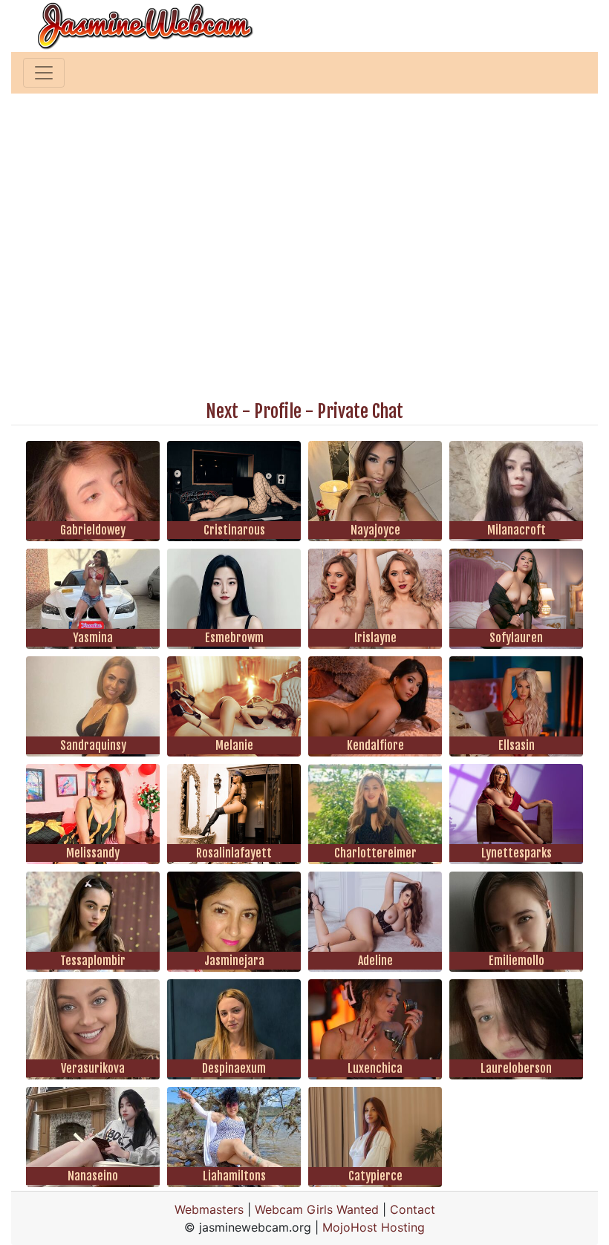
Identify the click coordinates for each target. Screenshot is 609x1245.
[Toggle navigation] (44, 73)
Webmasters (209, 1209)
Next (222, 411)
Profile (278, 411)
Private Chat (360, 411)
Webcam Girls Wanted (317, 1209)
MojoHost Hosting (373, 1227)
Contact (412, 1209)
